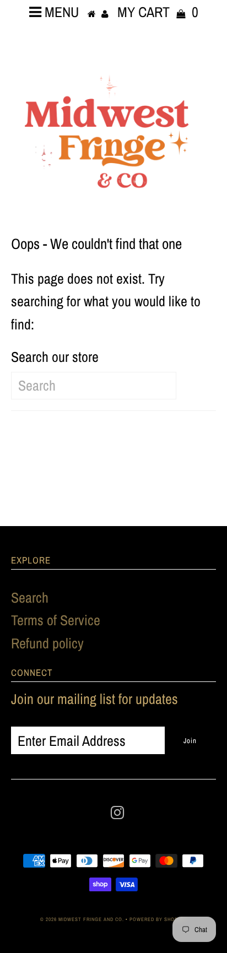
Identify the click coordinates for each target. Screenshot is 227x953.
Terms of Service (55, 620)
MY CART (157, 11)
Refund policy (47, 643)
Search (29, 597)
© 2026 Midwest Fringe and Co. (83, 919)
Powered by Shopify (157, 919)
